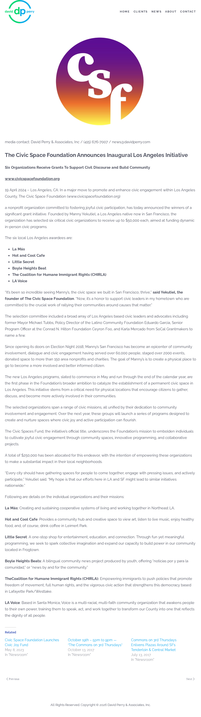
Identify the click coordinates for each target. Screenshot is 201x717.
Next (189, 679)
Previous (14, 679)
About (170, 11)
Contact (188, 11)
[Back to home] (19, 11)
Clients (141, 11)
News (156, 11)
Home (125, 11)
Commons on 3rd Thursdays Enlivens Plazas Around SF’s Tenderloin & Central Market (153, 645)
